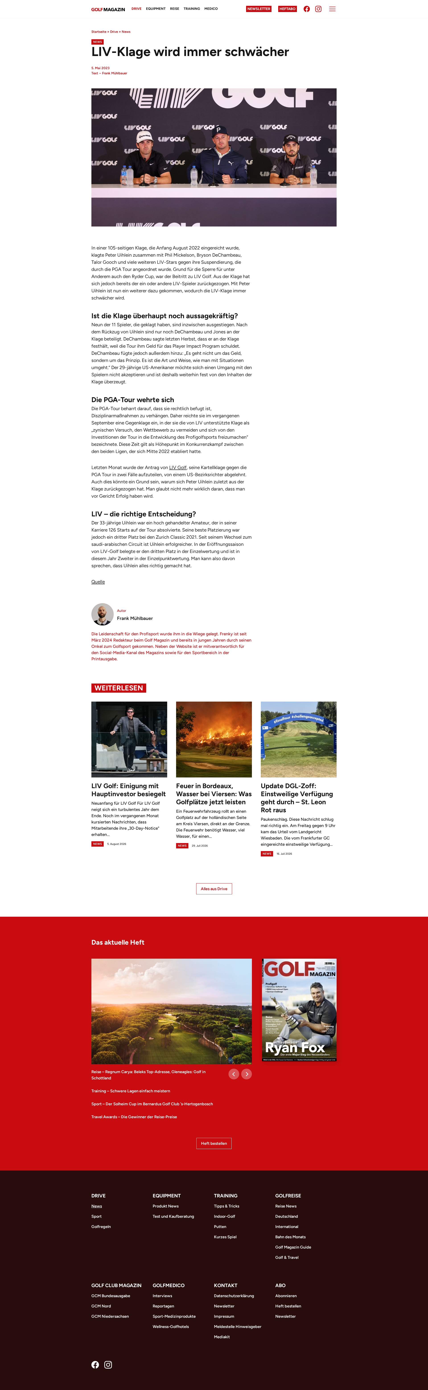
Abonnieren (286, 1295)
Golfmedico (169, 1285)
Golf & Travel (286, 1257)
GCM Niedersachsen (110, 1316)
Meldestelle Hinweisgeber (237, 1326)
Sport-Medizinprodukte (174, 1316)
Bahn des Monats (290, 1236)
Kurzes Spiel (225, 1236)
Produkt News (166, 1206)
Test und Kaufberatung (173, 1216)
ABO (280, 1285)
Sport (96, 1216)
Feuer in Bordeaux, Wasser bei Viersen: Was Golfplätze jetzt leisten (214, 794)
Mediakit (222, 1336)
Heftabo (288, 9)
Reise (174, 9)
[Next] (246, 1074)
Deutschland (286, 1216)
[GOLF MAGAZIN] (108, 9)
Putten (220, 1226)
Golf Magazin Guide (293, 1247)
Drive (137, 9)
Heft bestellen (214, 1143)
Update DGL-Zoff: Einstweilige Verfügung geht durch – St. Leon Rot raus (297, 798)
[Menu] (332, 9)
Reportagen (163, 1306)
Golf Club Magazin (116, 1285)
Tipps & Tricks (226, 1206)
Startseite (98, 32)
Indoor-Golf (224, 1216)
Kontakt (225, 1285)
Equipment (156, 9)
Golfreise (288, 1196)
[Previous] (233, 1074)
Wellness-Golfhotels (171, 1326)
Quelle (98, 581)
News (126, 32)
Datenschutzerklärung (234, 1295)
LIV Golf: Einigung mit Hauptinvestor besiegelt (128, 790)
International (286, 1226)
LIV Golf (178, 467)
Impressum (224, 1316)
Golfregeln (101, 1226)
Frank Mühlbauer (114, 73)
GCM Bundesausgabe (110, 1295)
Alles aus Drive (214, 888)
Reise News (285, 1206)
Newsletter (258, 9)
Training (192, 9)
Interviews (162, 1295)
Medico (211, 9)
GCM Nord (101, 1306)
